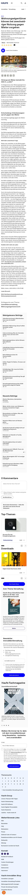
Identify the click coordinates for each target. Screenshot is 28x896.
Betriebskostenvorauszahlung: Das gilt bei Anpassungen (14, 377)
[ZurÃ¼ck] (21, 546)
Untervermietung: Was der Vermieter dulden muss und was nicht (13, 333)
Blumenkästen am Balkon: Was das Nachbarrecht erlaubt (13, 414)
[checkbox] (2, 492)
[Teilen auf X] (5, 75)
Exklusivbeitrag (7, 540)
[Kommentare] (14, 45)
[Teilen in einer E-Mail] (2, 75)
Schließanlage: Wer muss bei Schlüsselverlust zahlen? (13, 369)
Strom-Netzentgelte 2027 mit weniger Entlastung (14, 457)
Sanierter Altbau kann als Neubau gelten (12, 421)
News (3, 42)
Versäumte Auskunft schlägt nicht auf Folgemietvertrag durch (13, 428)
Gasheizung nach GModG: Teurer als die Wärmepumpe (13, 449)
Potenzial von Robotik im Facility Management (12, 435)
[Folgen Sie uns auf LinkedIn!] (2, 854)
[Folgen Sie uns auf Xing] (5, 854)
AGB (24, 749)
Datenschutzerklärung (16, 752)
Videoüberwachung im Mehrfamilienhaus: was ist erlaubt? (13, 319)
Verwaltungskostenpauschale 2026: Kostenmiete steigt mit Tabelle (13, 384)
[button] (7, 497)
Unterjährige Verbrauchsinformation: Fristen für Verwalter (13, 348)
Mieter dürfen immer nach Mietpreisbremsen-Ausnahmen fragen (13, 407)
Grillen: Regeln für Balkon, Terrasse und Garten (14, 362)
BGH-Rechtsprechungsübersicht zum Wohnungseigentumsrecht (12, 295)
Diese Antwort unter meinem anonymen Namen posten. (15, 493)
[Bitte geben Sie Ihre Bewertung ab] (11, 45)
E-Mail (3, 742)
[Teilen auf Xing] (11, 75)
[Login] (25, 3)
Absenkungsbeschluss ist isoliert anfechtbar (12, 442)
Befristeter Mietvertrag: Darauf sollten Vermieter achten (14, 326)
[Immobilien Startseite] (5, 3)
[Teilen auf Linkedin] (13, 75)
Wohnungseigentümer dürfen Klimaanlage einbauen (14, 340)
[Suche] (21, 3)
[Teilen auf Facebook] (8, 75)
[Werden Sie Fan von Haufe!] (8, 854)
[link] (4, 9)
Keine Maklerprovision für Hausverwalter (10, 355)
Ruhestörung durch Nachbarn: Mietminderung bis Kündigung (13, 464)
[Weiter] (25, 545)
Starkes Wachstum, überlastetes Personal (12, 399)
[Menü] (11, 3)
